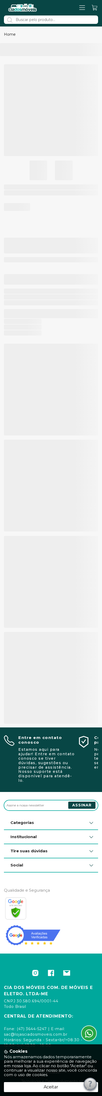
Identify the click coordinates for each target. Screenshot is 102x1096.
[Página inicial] (23, 8)
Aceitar (51, 1086)
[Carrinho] (95, 7)
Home (10, 34)
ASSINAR (82, 805)
